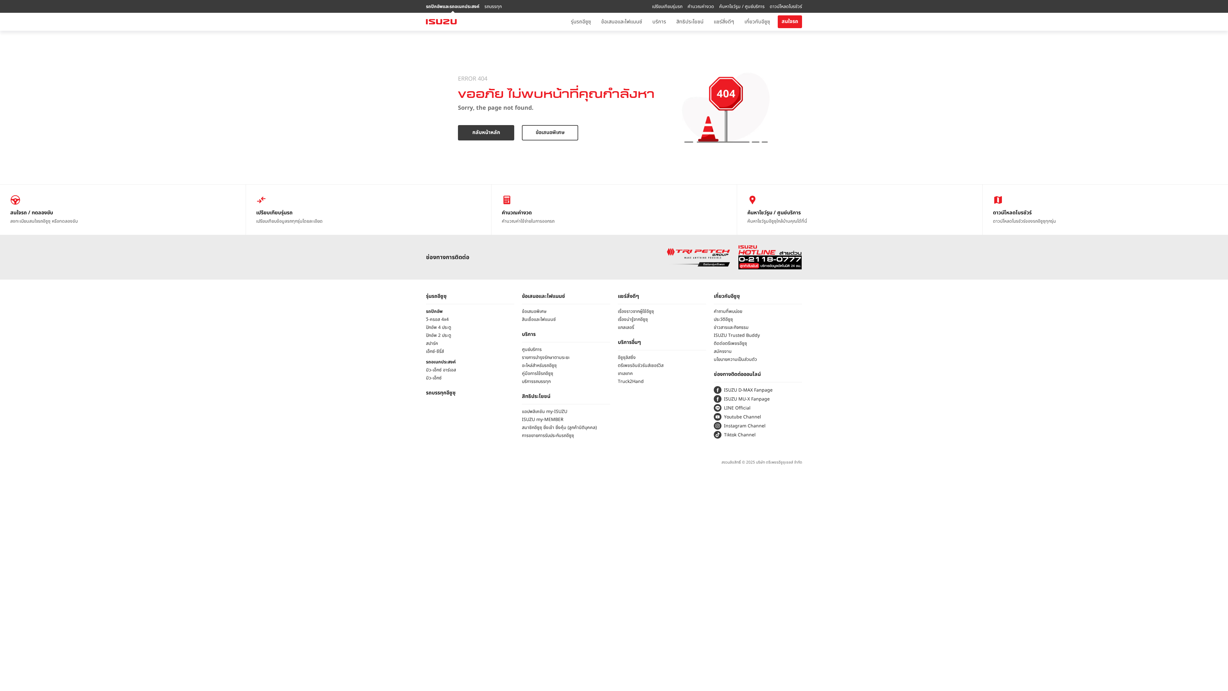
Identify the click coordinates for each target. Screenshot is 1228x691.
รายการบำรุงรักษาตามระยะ (546, 357)
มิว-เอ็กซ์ (434, 378)
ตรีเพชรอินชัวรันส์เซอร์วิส (641, 365)
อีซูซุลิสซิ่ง (627, 357)
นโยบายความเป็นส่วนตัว (735, 359)
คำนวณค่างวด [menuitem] (701, 6)
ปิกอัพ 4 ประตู (438, 327)
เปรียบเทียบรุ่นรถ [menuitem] (667, 6)
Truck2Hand (631, 381)
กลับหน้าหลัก (486, 132)
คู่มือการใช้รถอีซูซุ (537, 373)
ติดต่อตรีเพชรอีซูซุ (730, 343)
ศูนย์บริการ (532, 349)
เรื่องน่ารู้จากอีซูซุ (633, 319)
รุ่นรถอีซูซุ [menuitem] (581, 22)
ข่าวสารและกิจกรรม (731, 327)
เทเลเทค (625, 373)
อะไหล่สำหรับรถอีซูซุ (539, 365)
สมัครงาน (723, 351)
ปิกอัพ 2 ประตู (438, 335)
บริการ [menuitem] (659, 22)
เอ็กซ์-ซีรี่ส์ (435, 351)
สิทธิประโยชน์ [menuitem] (690, 22)
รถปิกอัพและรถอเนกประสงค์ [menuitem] (452, 6)
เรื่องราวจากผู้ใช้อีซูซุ (636, 311)
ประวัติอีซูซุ (723, 319)
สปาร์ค (432, 343)
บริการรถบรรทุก (536, 381)
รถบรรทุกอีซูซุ (441, 393)
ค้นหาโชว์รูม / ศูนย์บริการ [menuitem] (742, 6)
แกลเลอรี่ (626, 327)
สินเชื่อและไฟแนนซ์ (539, 319)
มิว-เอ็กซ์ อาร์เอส (441, 370)
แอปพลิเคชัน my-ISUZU (544, 411)
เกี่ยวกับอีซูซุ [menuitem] (757, 22)
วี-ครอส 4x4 (437, 319)
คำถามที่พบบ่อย (728, 311)
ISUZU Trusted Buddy (737, 335)
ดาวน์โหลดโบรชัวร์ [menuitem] (786, 6)
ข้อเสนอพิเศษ (550, 132)
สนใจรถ (790, 21)
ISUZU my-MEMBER (542, 419)
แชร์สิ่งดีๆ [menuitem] (724, 22)
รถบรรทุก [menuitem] (493, 6)
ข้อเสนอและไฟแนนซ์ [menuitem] (621, 22)
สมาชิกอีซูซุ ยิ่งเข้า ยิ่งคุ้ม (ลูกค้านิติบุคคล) (559, 427)
